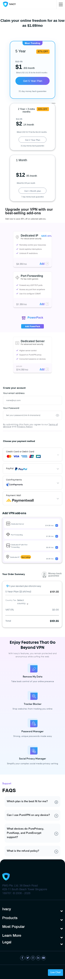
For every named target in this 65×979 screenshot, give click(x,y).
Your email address (13, 393)
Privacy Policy (24, 427)
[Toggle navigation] (60, 4)
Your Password (11, 408)
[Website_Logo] (8, 4)
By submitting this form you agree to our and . (30, 426)
